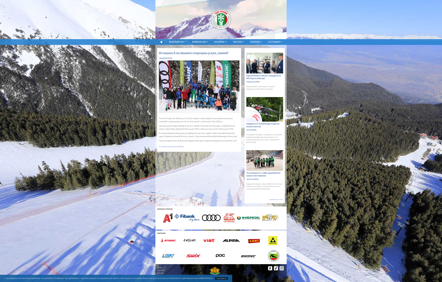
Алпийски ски (250, 179)
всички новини (278, 199)
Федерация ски (250, 81)
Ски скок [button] (237, 42)
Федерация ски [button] (176, 42)
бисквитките (174, 278)
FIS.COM (160, 273)
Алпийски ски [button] (199, 42)
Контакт (161, 270)
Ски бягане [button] (219, 42)
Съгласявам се (221, 278)
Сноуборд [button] (255, 42)
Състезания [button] (274, 42)
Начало (160, 268)
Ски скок (249, 130)
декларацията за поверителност (197, 278)
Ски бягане (162, 58)
